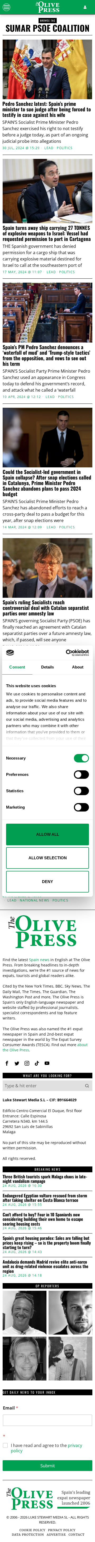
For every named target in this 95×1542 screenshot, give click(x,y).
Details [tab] (47, 667)
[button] (87, 1085)
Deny (47, 881)
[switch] (81, 774)
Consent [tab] (17, 667)
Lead (49, 148)
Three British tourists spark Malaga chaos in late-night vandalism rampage (45, 1179)
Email (10, 1408)
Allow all (47, 834)
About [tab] (78, 667)
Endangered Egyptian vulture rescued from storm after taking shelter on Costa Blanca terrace (45, 1198)
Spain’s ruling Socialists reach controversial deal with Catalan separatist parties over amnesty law (46, 607)
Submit (47, 1466)
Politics (65, 148)
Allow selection (47, 858)
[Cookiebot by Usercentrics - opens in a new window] (67, 652)
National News (34, 900)
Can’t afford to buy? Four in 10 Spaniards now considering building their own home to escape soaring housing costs (43, 1219)
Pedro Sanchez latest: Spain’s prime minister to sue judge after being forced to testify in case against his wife (46, 109)
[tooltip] (7, 1063)
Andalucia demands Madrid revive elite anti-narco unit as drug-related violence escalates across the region (45, 1267)
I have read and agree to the (46, 1448)
